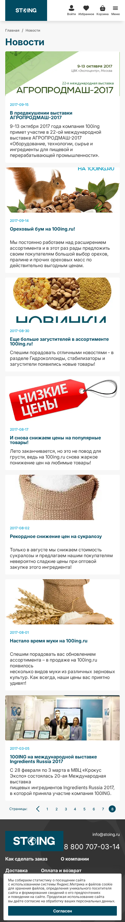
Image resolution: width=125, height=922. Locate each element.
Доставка (16, 870)
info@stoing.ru (106, 834)
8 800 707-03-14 (92, 847)
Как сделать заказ (26, 859)
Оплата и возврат (61, 870)
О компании (75, 859)
